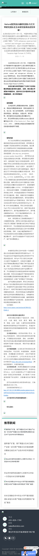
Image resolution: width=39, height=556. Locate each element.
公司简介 (14, 12)
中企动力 (11, 554)
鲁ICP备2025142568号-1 (9, 552)
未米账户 (34, 3)
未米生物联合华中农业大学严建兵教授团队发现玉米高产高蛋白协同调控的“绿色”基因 (19, 499)
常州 (15, 554)
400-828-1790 (14, 520)
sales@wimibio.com (16, 526)
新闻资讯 (25, 12)
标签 (19, 554)
